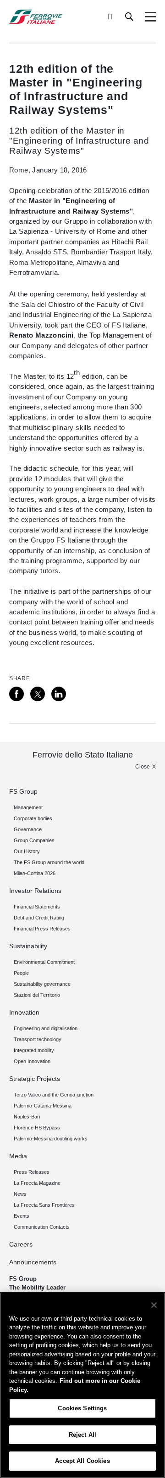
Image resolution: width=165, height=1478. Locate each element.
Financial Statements (37, 906)
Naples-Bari (27, 1116)
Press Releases (32, 1172)
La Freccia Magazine (37, 1183)
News (20, 1194)
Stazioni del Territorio (37, 995)
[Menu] (150, 17)
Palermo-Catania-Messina (43, 1105)
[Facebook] (16, 694)
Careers (21, 1244)
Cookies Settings (82, 1408)
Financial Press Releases (42, 928)
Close (142, 766)
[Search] (129, 16)
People (21, 973)
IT (110, 17)
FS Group (23, 791)
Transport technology (37, 1039)
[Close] (154, 1305)
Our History (27, 851)
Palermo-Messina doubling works (51, 1138)
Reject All (82, 1434)
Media (18, 1156)
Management (28, 807)
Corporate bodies (33, 818)
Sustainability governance (42, 984)
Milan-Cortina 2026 (34, 873)
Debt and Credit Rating (39, 917)
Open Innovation (32, 1061)
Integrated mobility (34, 1050)
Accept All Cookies (82, 1460)
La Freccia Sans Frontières (44, 1205)
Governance (28, 829)
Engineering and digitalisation (45, 1028)
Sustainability (28, 946)
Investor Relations (35, 890)
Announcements (32, 1262)
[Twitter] (37, 694)
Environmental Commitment (44, 962)
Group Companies (34, 840)
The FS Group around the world (49, 862)
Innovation (24, 1012)
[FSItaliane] (36, 16)
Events (21, 1216)
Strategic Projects (34, 1078)
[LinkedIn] (58, 694)
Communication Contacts (42, 1227)
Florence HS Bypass (37, 1127)
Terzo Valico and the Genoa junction (54, 1094)
